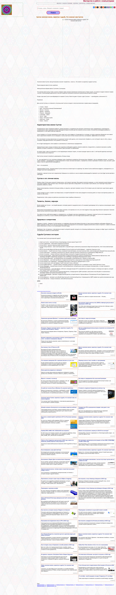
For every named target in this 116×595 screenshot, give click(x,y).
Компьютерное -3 (60, 584)
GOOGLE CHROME (67, 3)
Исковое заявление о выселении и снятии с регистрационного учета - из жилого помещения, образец (58, 338)
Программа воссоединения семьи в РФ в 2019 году (55, 520)
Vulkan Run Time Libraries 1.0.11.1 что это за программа (93, 544)
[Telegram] (112, 7)
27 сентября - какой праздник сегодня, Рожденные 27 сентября (95, 576)
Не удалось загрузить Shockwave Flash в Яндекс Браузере (57, 554)
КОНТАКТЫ (82, 3)
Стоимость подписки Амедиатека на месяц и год (92, 388)
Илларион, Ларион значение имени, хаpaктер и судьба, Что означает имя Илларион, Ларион (57, 328)
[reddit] (103, 7)
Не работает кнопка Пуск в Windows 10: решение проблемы (57, 388)
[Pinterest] (114, 7)
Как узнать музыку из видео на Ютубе (51, 293)
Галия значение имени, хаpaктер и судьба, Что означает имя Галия (96, 449)
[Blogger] (99, 7)
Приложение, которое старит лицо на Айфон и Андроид (56, 478)
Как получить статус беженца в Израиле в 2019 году (92, 478)
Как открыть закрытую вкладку (87, 318)
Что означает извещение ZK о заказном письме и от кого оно (57, 360)
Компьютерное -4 (70, 584)
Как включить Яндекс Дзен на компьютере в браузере (55, 459)
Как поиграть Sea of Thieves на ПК (50, 347)
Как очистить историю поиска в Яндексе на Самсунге (55, 510)
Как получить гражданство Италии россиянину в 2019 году (94, 520)
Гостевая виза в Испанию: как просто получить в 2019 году (94, 554)
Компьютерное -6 (89, 584)
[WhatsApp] (111, 7)
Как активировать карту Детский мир (51, 449)
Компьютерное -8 (109, 584)
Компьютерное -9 (41, 586)
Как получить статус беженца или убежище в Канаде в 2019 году (96, 488)
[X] (97, 7)
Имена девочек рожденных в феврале (51, 370)
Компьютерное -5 (80, 584)
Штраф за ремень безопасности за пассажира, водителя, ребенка (58, 407)
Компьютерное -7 (99, 584)
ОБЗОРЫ (75, 3)
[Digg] (101, 7)
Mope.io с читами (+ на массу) (49, 378)
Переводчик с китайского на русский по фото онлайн (93, 510)
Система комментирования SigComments (43, 291)
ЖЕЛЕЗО (59, 3)
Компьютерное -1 (41, 584)
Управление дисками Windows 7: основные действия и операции (58, 318)
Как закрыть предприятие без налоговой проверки (92, 378)
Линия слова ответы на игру (48, 302)
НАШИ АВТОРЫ (90, 3)
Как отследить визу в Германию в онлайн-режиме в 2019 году (57, 544)
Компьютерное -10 (51, 586)
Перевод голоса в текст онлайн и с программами (92, 360)
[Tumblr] (107, 7)
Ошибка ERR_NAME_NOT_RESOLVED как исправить (55, 430)
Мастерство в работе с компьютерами (99, 1)
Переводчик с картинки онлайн (49, 488)
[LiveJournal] (105, 7)
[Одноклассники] (96, 7)
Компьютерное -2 (51, 584)
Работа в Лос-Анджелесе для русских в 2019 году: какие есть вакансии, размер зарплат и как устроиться (57, 441)
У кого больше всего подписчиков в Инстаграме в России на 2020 (96, 565)
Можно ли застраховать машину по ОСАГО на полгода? (94, 430)
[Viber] (109, 7)
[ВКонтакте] (94, 7)
